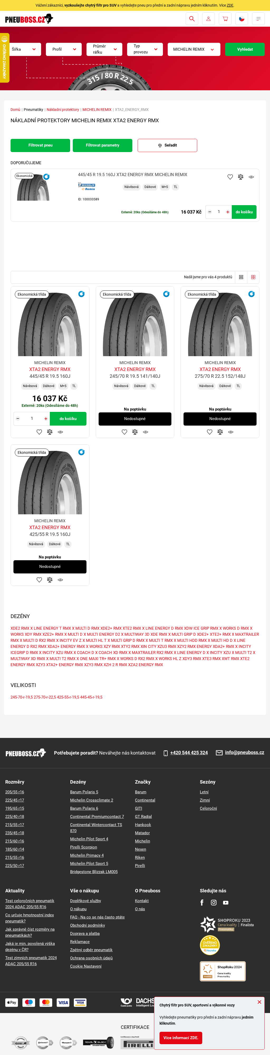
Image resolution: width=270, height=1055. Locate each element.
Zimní (205, 800)
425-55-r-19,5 (68, 697)
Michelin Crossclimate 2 (91, 800)
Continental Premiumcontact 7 (97, 816)
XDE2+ (203, 634)
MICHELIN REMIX (97, 109)
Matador (142, 833)
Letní (204, 792)
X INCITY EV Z (68, 640)
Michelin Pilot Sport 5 (89, 863)
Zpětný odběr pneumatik (91, 950)
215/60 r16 (14, 841)
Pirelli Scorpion (83, 847)
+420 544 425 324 (189, 752)
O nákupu (78, 909)
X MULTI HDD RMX (190, 640)
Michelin (142, 841)
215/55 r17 (14, 824)
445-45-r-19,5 (91, 697)
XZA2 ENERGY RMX (145, 664)
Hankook (143, 824)
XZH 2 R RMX (115, 664)
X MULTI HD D (220, 640)
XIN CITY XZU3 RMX (158, 646)
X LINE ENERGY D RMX (162, 628)
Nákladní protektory (63, 109)
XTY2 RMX (130, 646)
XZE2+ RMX (52, 634)
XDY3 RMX (191, 658)
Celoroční (208, 808)
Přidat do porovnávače (240, 177)
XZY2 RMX (186, 646)
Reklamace (80, 941)
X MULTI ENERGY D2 (102, 634)
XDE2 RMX (20, 628)
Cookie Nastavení (86, 966)
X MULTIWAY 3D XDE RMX (144, 634)
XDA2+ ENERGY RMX (66, 646)
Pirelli (140, 865)
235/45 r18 (14, 833)
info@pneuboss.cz (244, 752)
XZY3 (40, 664)
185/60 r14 (14, 849)
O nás (140, 909)
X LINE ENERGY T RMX (50, 628)
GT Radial (143, 816)
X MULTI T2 (242, 652)
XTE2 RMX (132, 628)
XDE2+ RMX (111, 628)
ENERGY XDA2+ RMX (215, 646)
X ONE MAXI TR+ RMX (96, 658)
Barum (140, 792)
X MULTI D (73, 634)
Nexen (140, 849)
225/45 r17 (14, 800)
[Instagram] (213, 902)
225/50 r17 (14, 865)
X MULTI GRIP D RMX (126, 640)
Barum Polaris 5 (84, 792)
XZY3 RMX (93, 664)
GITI (138, 808)
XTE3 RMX (211, 658)
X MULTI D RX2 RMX (37, 640)
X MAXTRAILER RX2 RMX (150, 652)
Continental (145, 800)
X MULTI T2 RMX (60, 658)
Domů (15, 109)
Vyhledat (245, 49)
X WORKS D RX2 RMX (135, 658)
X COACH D (84, 652)
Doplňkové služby (85, 900)
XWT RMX (230, 658)
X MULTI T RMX (159, 640)
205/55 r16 (14, 792)
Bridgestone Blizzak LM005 (94, 871)
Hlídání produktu (251, 177)
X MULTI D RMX (85, 628)
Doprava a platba (85, 933)
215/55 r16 (14, 857)
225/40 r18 (14, 816)
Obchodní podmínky (87, 925)
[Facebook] (201, 902)
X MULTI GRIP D (182, 634)
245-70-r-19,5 (22, 697)
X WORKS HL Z (168, 658)
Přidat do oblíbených (230, 177)
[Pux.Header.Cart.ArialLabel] (225, 18)
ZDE (230, 5)
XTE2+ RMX (220, 634)
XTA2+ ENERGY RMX (64, 664)
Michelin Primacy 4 (87, 855)
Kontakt (142, 900)
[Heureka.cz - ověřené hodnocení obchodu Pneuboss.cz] (212, 945)
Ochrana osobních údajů (91, 958)
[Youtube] (225, 902)
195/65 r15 (14, 808)
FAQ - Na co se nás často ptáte (97, 917)
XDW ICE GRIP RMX (201, 628)
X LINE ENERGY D (189, 652)
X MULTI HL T (95, 640)
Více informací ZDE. (180, 1037)
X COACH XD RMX (111, 652)
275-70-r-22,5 (45, 697)
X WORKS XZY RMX (103, 646)
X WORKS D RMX (234, 628)
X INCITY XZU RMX (56, 652)
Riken (140, 857)
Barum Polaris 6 (84, 808)
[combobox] (23, 49)
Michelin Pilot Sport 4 (89, 839)
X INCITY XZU (218, 652)
